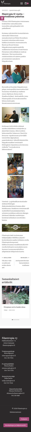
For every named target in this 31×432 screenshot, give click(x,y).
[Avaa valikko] (21, 3)
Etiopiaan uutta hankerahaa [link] (14, 307)
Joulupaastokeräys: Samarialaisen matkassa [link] (22, 261)
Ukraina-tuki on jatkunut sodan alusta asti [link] (6, 262)
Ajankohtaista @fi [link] (14, 10)
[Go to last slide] (4, 302)
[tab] (12, 319)
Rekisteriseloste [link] (15, 412)
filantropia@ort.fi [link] (9, 345)
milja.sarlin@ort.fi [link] (8, 381)
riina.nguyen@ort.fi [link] (9, 355)
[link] (2, 18)
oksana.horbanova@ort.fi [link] (15, 393)
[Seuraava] (26, 302)
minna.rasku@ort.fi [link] (9, 368)
